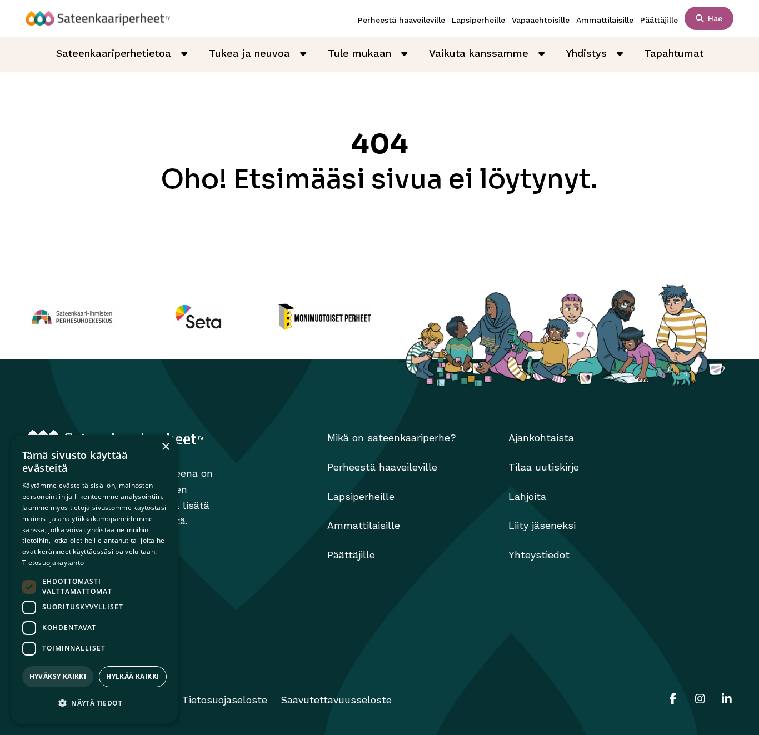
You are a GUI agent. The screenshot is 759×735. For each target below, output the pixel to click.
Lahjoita (527, 496)
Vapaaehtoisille (541, 20)
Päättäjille (659, 20)
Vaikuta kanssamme (478, 53)
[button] (94, 703)
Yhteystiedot (539, 555)
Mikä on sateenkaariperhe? (391, 437)
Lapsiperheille (478, 20)
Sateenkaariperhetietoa (113, 53)
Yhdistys (586, 53)
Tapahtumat (674, 53)
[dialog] (94, 579)
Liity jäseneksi (542, 525)
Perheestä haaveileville (401, 20)
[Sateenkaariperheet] (98, 18)
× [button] (165, 447)
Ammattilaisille (604, 20)
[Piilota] (184, 54)
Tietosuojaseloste (224, 700)
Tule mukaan (359, 53)
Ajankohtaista (541, 437)
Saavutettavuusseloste (336, 700)
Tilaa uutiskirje (543, 467)
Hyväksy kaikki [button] (58, 676)
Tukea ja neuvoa (249, 53)
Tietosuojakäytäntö (53, 562)
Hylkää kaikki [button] (132, 676)
